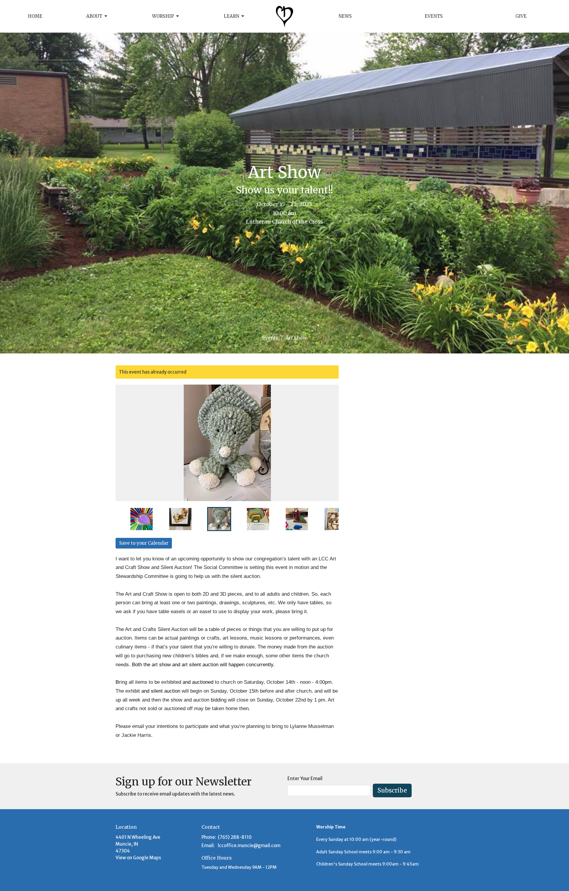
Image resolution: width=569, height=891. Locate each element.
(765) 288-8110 (235, 837)
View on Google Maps (138, 857)
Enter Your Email (304, 778)
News (345, 16)
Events (434, 16)
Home (35, 16)
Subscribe (392, 790)
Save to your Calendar (143, 543)
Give (521, 16)
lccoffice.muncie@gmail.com (249, 845)
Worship (163, 16)
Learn (231, 16)
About (94, 16)
